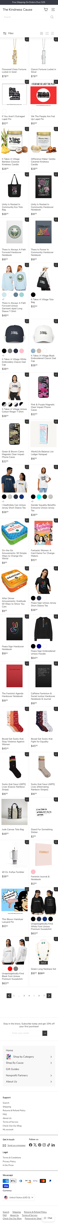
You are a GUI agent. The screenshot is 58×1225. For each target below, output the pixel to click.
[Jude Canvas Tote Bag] (14, 817)
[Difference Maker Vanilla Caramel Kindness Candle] (43, 149)
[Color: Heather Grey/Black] (4, 404)
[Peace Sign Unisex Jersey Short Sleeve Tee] (43, 589)
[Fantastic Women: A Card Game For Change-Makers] (43, 541)
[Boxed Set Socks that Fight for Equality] (43, 728)
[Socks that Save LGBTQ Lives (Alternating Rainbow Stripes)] (43, 775)
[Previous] (9, 995)
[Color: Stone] (39, 351)
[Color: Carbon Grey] (16, 968)
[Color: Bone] (21, 968)
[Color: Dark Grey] (10, 351)
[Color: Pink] (21, 351)
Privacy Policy (9, 1161)
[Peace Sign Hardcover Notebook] (14, 635)
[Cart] (45, 9)
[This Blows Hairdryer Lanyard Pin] (14, 908)
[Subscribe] (44, 1033)
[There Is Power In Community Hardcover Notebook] (43, 240)
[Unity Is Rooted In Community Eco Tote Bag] (14, 195)
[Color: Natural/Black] (10, 404)
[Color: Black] (33, 294)
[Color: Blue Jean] (16, 294)
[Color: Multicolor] (33, 111)
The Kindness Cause (17, 9)
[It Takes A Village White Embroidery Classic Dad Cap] (14, 346)
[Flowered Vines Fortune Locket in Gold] (14, 58)
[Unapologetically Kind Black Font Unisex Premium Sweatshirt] (14, 962)
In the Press (8, 1165)
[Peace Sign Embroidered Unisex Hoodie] (43, 638)
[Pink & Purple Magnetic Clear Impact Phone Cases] (43, 395)
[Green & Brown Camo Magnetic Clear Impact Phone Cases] (14, 442)
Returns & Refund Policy (14, 1110)
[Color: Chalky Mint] (21, 294)
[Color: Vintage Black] (50, 919)
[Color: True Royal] (21, 496)
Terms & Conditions (12, 1157)
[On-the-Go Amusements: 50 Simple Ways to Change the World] (14, 542)
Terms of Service (10, 1122)
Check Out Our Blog (12, 1125)
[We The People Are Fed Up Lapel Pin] (43, 103)
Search (6, 1102)
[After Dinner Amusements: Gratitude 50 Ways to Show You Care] (14, 590)
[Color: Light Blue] (33, 351)
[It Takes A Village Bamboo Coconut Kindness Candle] (14, 149)
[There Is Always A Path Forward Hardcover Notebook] (14, 240)
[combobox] (29, 17)
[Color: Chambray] (4, 294)
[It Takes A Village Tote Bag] (43, 286)
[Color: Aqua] (39, 496)
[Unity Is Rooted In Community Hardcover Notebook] (43, 195)
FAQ (5, 1114)
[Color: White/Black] (21, 404)
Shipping (7, 1106)
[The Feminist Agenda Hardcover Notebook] (14, 682)
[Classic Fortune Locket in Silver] (43, 58)
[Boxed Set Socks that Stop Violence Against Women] (14, 729)
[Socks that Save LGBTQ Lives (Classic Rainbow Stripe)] (14, 775)
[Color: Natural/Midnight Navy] (16, 404)
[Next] (49, 995)
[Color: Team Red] (10, 968)
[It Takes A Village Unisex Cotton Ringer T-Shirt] (14, 396)
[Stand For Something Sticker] (43, 818)
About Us (7, 1118)
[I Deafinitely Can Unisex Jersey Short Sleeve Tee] (14, 490)
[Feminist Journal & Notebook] (43, 863)
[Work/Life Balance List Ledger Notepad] (43, 441)
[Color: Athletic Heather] (10, 496)
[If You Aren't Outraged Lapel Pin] (14, 103)
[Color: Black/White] (4, 111)
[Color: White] (10, 294)
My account (8, 1129)
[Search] (52, 17)
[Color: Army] (45, 496)
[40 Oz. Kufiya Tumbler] (14, 860)
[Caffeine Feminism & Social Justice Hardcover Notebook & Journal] (43, 684)
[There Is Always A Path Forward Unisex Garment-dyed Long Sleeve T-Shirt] (14, 291)
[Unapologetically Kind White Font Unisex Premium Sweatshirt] (43, 912)
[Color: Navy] (16, 351)
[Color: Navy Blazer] (39, 919)
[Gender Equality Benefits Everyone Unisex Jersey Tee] (43, 491)
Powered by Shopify (34, 1218)
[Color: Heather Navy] (39, 646)
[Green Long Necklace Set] (43, 957)
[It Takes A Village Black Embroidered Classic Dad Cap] (43, 344)
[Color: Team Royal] (45, 919)
